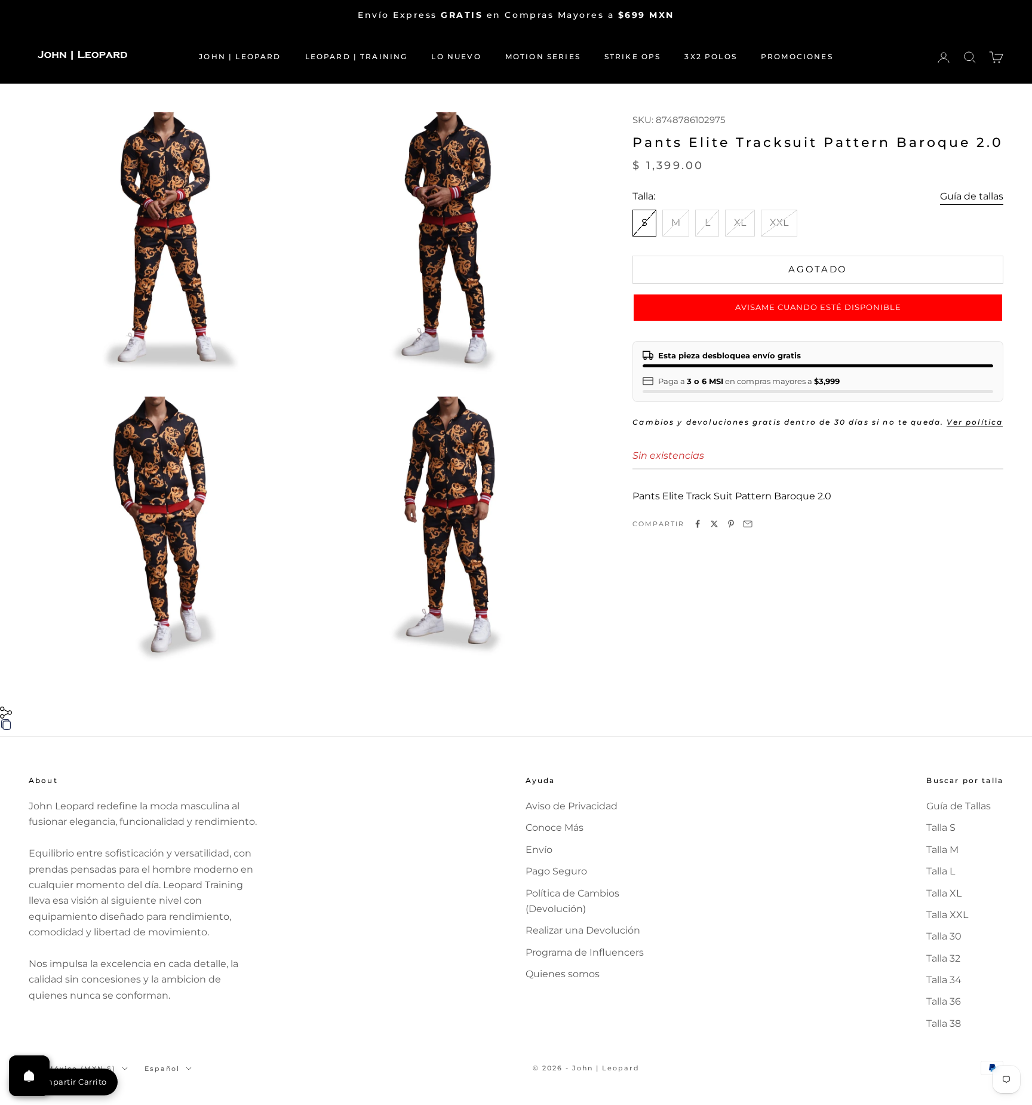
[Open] (29, 1075)
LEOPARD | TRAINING (356, 56)
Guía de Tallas (958, 806)
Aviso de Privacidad (572, 806)
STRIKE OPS (632, 56)
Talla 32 (943, 958)
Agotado (817, 269)
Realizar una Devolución (583, 930)
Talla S (941, 827)
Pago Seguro (556, 871)
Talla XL (944, 893)
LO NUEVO (456, 56)
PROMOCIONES (797, 56)
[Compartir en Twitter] (714, 524)
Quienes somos (563, 974)
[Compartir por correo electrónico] (747, 524)
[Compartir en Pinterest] (731, 524)
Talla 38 (943, 1023)
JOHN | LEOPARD (240, 56)
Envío (539, 849)
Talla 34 (944, 980)
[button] (817, 307)
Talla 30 (944, 936)
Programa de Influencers (585, 952)
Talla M (942, 849)
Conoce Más (554, 827)
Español (162, 1068)
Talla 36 (943, 1001)
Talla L (940, 871)
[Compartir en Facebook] (697, 524)
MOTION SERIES (542, 56)
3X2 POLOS (710, 56)
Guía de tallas (971, 196)
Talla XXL (947, 914)
